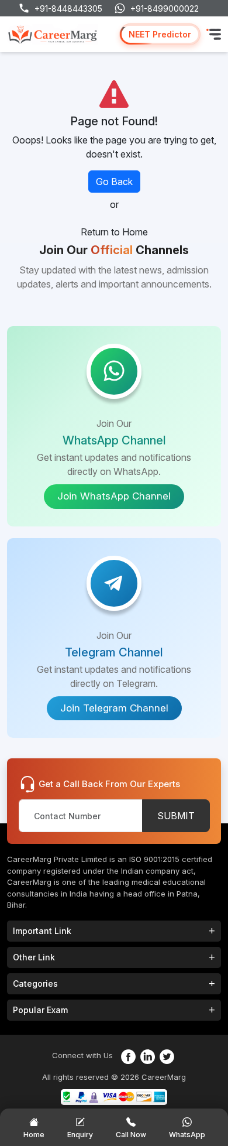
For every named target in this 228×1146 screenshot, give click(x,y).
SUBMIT (176, 816)
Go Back (114, 181)
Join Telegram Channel (114, 708)
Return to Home (114, 232)
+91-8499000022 (164, 8)
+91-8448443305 (68, 8)
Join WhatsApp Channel (114, 496)
